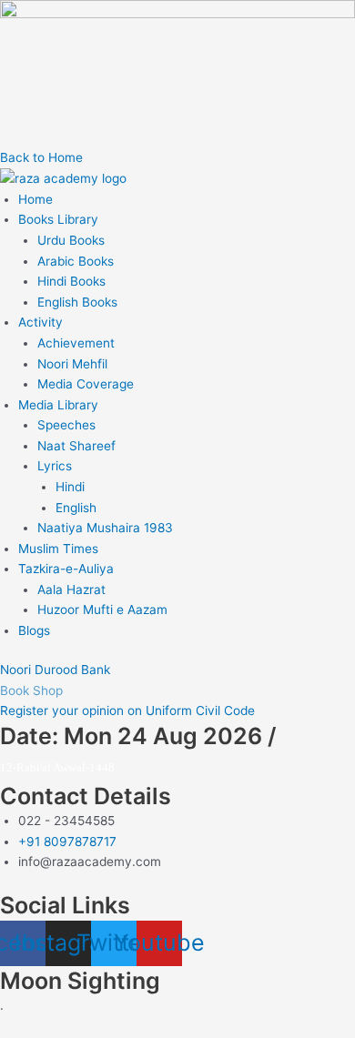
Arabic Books (75, 261)
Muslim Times (58, 548)
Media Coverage (85, 384)
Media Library (58, 405)
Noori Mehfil (72, 364)
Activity (40, 322)
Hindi (70, 486)
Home (35, 199)
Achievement (76, 343)
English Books (77, 302)
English (76, 507)
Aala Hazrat (71, 589)
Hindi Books (71, 281)
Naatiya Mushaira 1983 (105, 527)
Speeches (66, 425)
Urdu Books (71, 240)
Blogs (34, 630)
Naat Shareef (76, 445)
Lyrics (54, 466)
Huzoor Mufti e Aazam (102, 609)
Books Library (58, 219)
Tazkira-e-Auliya (66, 568)
